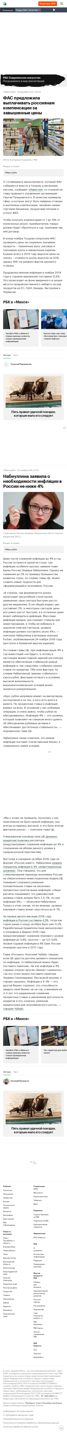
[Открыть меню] (62, 4)
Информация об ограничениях (18, 1410)
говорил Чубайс (13, 1008)
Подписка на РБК (41, 1220)
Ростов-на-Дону (10, 1287)
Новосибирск (9, 1250)
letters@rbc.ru (50, 1395)
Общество (7, 1197)
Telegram (38, 1200)
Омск (5, 1254)
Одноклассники (41, 1196)
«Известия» (35, 189)
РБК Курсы (38, 1328)
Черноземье (8, 1298)
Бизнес (6, 1201)
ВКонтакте (38, 1192)
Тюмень (6, 1295)
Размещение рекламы (39, 1265)
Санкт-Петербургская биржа (49, 1402)
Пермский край (10, 1284)
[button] (33, 80)
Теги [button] (15, 355)
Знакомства (39, 1309)
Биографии (8, 1215)
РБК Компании (38, 1322)
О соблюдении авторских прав (18, 1414)
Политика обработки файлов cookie (20, 1426)
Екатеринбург (9, 1246)
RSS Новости (39, 1237)
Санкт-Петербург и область (8, 1240)
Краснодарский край (10, 1272)
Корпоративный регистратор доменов (39, 1293)
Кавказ (6, 1302)
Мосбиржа (30, 1402)
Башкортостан (9, 1257)
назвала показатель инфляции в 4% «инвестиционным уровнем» (32, 866)
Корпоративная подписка (40, 1225)
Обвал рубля (9, 91)
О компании (38, 1249)
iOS (35, 1349)
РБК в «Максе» (16, 302)
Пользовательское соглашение (18, 1418)
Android (37, 1353)
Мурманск (7, 1310)
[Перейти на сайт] (33, 80)
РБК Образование (9, 1223)
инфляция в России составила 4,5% (25, 920)
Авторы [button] (7, 355)
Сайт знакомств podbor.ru (38, 1315)
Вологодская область (8, 1262)
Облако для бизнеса (37, 1284)
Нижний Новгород (7, 1278)
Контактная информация (39, 1255)
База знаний (8, 1218)
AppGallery (38, 1357)
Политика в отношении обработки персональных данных (31, 1422)
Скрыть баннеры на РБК (41, 1215)
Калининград (9, 1267)
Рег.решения (39, 1305)
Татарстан (7, 1291)
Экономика (8, 1194)
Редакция (38, 1260)
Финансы (7, 1211)
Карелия (7, 1306)
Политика (7, 1190)
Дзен (36, 1203)
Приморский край (9, 1314)
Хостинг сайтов (37, 1300)
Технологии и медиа (9, 1206)
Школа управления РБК (39, 1334)
